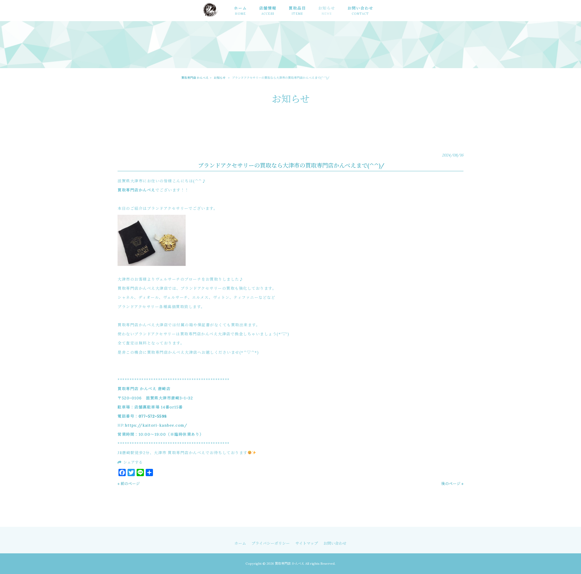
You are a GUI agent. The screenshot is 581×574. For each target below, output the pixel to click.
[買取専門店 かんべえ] (215, 16)
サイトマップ (306, 543)
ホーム (240, 543)
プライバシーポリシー (270, 543)
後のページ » (452, 483)
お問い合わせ (335, 543)
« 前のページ (129, 483)
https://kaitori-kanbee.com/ (156, 425)
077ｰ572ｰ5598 (153, 416)
